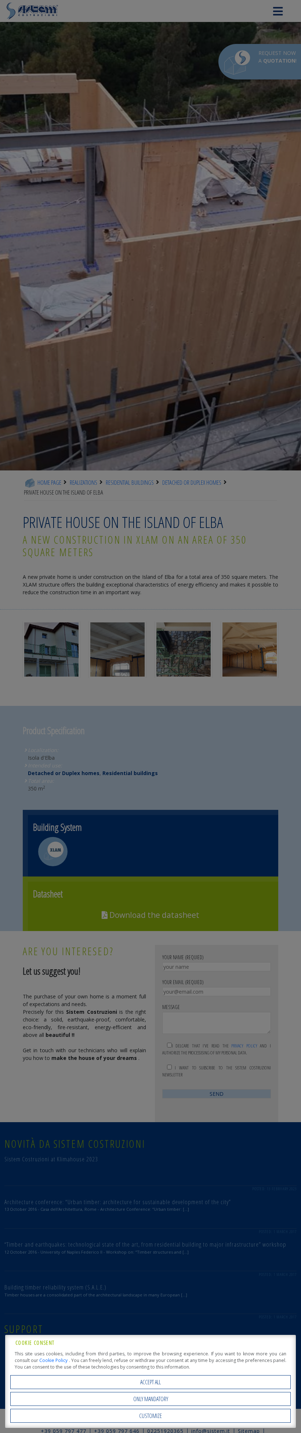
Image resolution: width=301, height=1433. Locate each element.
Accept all (150, 1382)
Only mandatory (150, 1399)
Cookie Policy (54, 1360)
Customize (150, 1416)
